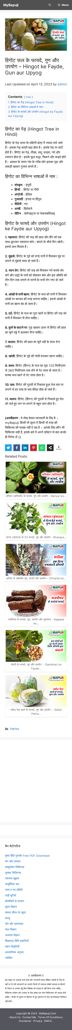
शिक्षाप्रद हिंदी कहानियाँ (16, 940)
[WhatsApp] (42, 447)
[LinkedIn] (25, 447)
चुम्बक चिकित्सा (13, 872)
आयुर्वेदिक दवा (12, 884)
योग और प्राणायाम (14, 923)
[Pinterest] (33, 447)
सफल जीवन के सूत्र (15, 912)
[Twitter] (8, 447)
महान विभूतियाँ (12, 946)
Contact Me (29, 1017)
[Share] (50, 447)
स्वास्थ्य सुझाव (12, 878)
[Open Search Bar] (49, 5)
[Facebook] (16, 447)
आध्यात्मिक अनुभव (14, 952)
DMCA (48, 1020)
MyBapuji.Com (47, 1013)
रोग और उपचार (12, 861)
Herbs (14, 729)
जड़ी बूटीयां (10, 895)
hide (28, 97)
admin (62, 84)
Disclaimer (25, 1020)
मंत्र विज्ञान (10, 929)
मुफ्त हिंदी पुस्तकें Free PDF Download (27, 855)
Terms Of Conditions (50, 1017)
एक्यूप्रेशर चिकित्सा (14, 867)
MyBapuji (10, 5)
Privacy (37, 1020)
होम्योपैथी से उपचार (14, 901)
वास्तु (7, 918)
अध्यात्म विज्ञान (12, 935)
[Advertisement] (36, 781)
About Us (15, 1017)
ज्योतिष (8, 958)
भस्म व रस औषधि (14, 889)
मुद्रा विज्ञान (11, 906)
